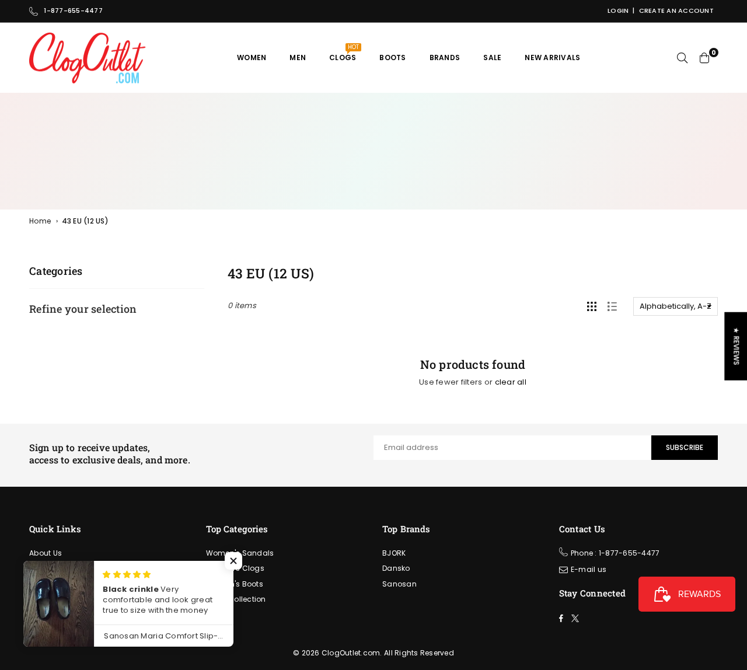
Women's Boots (234, 584)
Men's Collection (236, 599)
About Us (45, 553)
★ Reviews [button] (736, 346)
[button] (233, 561)
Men (297, 57)
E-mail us (588, 569)
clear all (510, 382)
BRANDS (445, 57)
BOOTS (392, 57)
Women (251, 57)
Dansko (396, 568)
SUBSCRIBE (684, 447)
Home (40, 221)
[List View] (612, 306)
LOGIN (618, 10)
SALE (492, 57)
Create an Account (676, 10)
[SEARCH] (682, 58)
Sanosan (399, 584)
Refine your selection (83, 309)
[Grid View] (591, 306)
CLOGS (344, 52)
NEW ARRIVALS (552, 57)
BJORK (394, 553)
